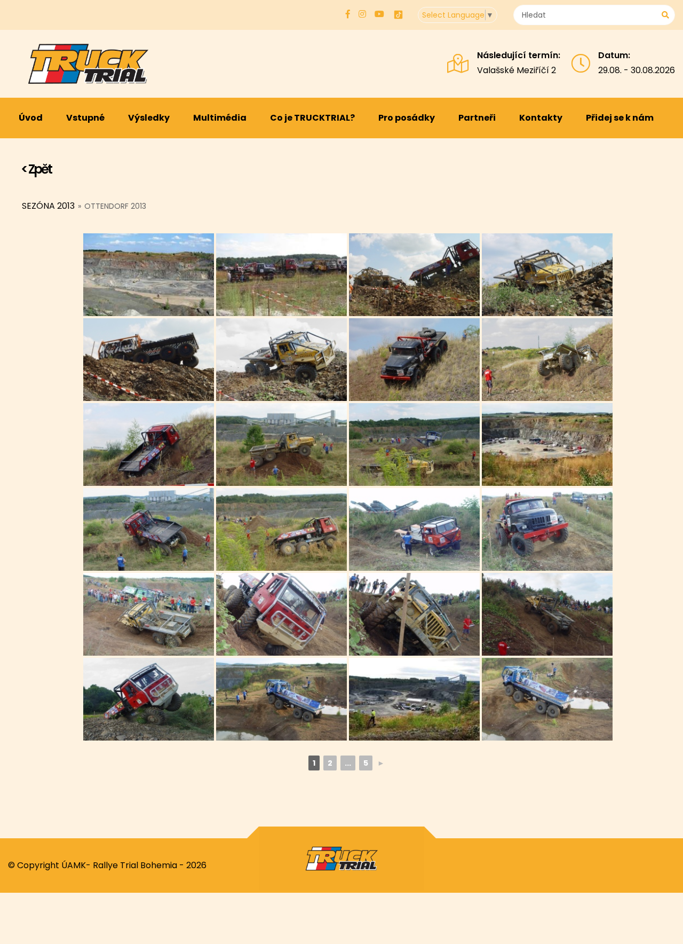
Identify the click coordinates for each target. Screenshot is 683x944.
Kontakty (540, 118)
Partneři (477, 118)
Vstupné (85, 118)
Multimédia (220, 118)
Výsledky (149, 118)
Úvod (31, 118)
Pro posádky (406, 118)
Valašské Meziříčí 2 (516, 70)
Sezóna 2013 (48, 206)
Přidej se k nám (620, 118)
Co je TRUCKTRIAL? (312, 118)
